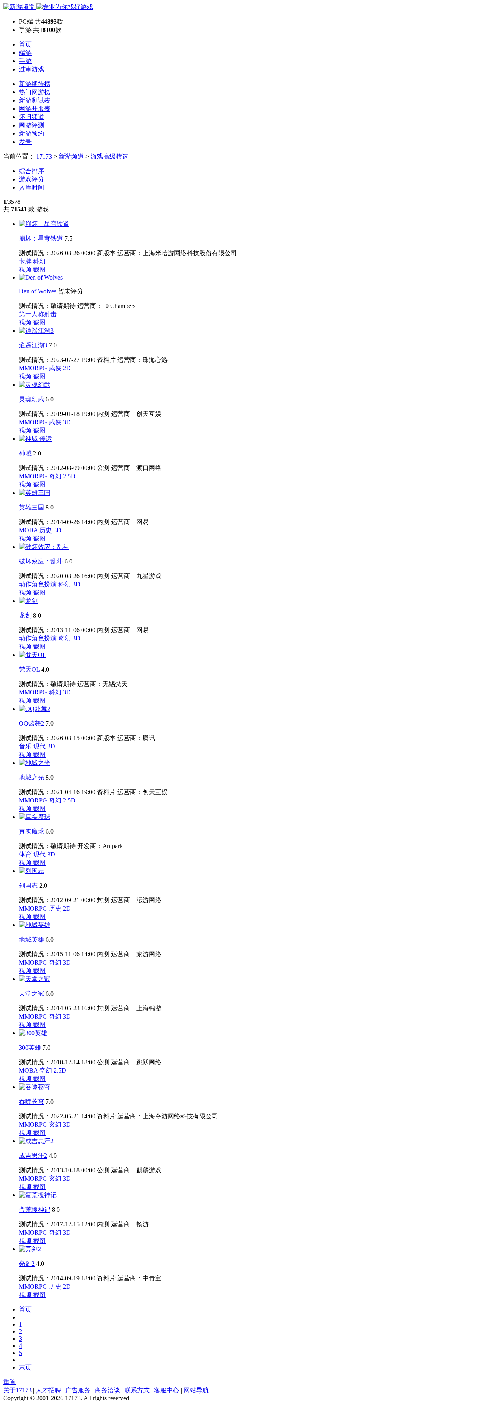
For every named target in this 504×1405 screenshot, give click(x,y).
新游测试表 (34, 100)
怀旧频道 (31, 117)
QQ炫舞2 (31, 723)
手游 (25, 61)
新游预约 (31, 133)
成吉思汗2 (33, 1155)
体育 (26, 854)
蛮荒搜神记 (34, 1209)
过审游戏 (31, 69)
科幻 (39, 261)
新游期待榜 (34, 83)
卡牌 (26, 261)
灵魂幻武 (31, 399)
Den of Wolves (37, 291)
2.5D (69, 476)
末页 (25, 1367)
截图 (39, 269)
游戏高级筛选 (109, 156)
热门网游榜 (34, 92)
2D (67, 368)
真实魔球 (31, 831)
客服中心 (166, 1390)
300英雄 (30, 1047)
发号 (25, 141)
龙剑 (25, 615)
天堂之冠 (31, 993)
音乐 (26, 746)
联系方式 (137, 1390)
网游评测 (31, 125)
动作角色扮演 (38, 584)
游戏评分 (31, 179)
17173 (44, 156)
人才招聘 (48, 1390)
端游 (25, 52)
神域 (25, 453)
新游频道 (71, 156)
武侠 (56, 368)
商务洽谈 (107, 1390)
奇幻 (56, 476)
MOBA (29, 530)
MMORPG (34, 368)
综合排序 (31, 171)
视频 (26, 269)
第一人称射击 (38, 314)
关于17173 (17, 1390)
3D (67, 422)
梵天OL (29, 669)
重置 (9, 1382)
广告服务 (78, 1390)
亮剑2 (27, 1263)
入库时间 (31, 187)
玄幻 (56, 1124)
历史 (46, 530)
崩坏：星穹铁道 (41, 238)
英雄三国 (31, 507)
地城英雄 (31, 939)
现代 (40, 746)
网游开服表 (34, 108)
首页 (25, 44)
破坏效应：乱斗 (41, 561)
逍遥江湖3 (33, 345)
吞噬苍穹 (31, 1101)
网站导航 (196, 1390)
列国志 (28, 885)
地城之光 (31, 777)
